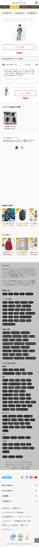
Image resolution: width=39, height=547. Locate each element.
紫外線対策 (11, 387)
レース (26, 419)
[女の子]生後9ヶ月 (17, 350)
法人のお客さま (7, 490)
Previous (3, 216)
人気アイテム (19, 13)
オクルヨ (23, 462)
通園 (16, 313)
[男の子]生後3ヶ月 (25, 332)
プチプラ (24, 405)
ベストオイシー (21, 464)
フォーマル (5, 430)
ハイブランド (12, 405)
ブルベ (5, 405)
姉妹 (29, 444)
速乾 (22, 369)
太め (5, 391)
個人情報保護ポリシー (9, 517)
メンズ (4, 6)
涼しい (5, 383)
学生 (32, 448)
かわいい (22, 423)
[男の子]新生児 (6, 332)
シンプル (28, 423)
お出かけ (5, 302)
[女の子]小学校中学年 (19, 358)
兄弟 (23, 444)
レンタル (28, 402)
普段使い (23, 427)
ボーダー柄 (14, 419)
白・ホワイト (6, 437)
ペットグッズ (19, 456)
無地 (16, 423)
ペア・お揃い (6, 409)
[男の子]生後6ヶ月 (7, 336)
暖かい (28, 380)
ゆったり (11, 391)
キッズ (14, 6)
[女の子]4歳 (12, 354)
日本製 (10, 402)
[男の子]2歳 (32, 336)
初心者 (10, 444)
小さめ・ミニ (30, 387)
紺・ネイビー (21, 437)
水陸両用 (24, 373)
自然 (12, 427)
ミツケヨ (22, 466)
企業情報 (5, 496)
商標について (24, 525)
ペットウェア (12, 456)
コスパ (29, 405)
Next (35, 216)
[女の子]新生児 (6, 347)
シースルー (19, 416)
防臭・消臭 (18, 373)
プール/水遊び (12, 306)
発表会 (28, 309)
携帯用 (15, 394)
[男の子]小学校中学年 (19, 343)
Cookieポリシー (7, 521)
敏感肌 (22, 402)
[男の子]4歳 (12, 340)
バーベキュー (24, 302)
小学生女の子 (17, 448)
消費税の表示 (16, 508)
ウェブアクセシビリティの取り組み (12, 512)
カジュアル (5, 427)
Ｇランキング (9, 462)
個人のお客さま (7, 485)
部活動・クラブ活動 (30, 313)
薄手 (5, 398)
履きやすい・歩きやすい (14, 383)
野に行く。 (8, 466)
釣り (5, 320)
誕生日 (5, 309)
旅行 (17, 302)
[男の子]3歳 (5, 340)
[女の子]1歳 (25, 350)
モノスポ (29, 464)
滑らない (12, 380)
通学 (11, 313)
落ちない (23, 383)
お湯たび (29, 462)
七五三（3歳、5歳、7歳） (9, 324)
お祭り (30, 302)
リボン (5, 423)
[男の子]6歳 (25, 340)
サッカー (11, 317)
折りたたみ (22, 394)
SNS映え (13, 409)
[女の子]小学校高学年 (30, 358)
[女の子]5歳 (19, 354)
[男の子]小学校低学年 (8, 343)
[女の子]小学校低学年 (8, 358)
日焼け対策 (17, 387)
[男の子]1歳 (25, 336)
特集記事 (32, 13)
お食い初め (22, 320)
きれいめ (17, 427)
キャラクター (6, 451)
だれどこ (16, 462)
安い (18, 405)
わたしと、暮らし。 (10, 464)
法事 (11, 320)
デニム (5, 416)
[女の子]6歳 (25, 354)
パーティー (11, 309)
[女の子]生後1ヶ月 (15, 347)
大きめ (23, 387)
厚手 (28, 394)
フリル (32, 419)
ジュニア (5, 444)
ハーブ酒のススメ (13, 468)
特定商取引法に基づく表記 (22, 521)
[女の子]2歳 (32, 350)
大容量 (16, 391)
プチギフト (16, 444)
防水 (17, 369)
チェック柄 (20, 419)
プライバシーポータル (24, 517)
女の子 (5, 448)
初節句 (28, 320)
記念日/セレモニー (26, 306)
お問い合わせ (6, 508)
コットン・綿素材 (28, 416)
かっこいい (29, 427)
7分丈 (5, 402)
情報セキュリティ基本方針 (10, 525)
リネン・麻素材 (6, 419)
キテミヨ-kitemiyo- (7, 137)
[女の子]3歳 (5, 354)
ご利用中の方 (6, 501)
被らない (29, 383)
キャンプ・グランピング (25, 317)
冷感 (11, 369)
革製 (11, 423)
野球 (16, 317)
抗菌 (30, 373)
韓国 (16, 402)
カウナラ (15, 466)
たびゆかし (29, 466)
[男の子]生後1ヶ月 (15, 332)
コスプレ (5, 456)
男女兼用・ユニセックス (22, 409)
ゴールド (28, 437)
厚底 (33, 402)
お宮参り (16, 320)
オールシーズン (29, 293)
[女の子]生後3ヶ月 (25, 347)
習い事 (5, 313)
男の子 (10, 448)
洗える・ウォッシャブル (8, 373)
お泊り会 (17, 309)
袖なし (28, 398)
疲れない (23, 380)
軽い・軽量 (22, 391)
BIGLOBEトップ (7, 529)
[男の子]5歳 (19, 340)
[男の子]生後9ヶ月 (17, 336)
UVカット (5, 369)
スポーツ (5, 317)
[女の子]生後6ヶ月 (7, 350)
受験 (23, 309)
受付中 (7, 13)
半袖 (11, 398)
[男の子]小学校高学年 (30, 343)
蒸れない (17, 380)
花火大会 (19, 306)
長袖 (16, 398)
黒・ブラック (14, 437)
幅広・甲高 (22, 398)
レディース (24, 6)
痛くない (5, 387)
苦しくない (5, 380)
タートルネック (12, 416)
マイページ (34, 6)
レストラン (11, 302)
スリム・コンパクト (7, 394)
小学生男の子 (25, 448)
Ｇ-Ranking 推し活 (25, 468)
